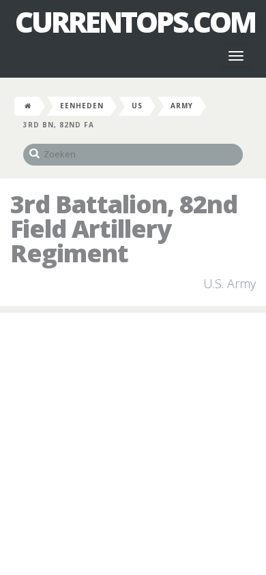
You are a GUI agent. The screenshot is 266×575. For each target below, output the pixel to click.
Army (182, 105)
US (137, 105)
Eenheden (82, 105)
